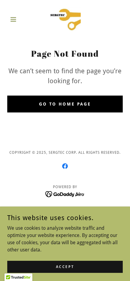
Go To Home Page (65, 104)
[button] (15, 19)
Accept (65, 266)
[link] (65, 19)
